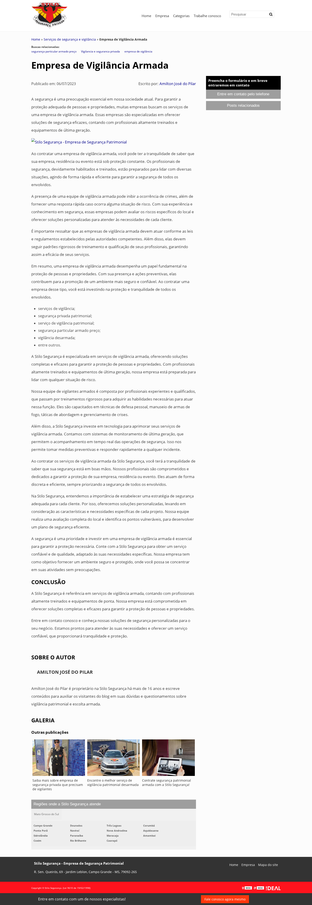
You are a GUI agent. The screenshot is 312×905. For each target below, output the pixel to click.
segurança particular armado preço (54, 51)
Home (146, 15)
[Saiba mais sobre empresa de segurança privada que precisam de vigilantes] (58, 758)
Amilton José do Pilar (177, 83)
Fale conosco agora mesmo (225, 899)
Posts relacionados (243, 105)
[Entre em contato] (79, 141)
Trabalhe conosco (207, 15)
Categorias (181, 15)
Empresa (162, 15)
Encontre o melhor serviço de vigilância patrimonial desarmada (113, 782)
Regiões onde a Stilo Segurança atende (67, 804)
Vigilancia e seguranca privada (100, 51)
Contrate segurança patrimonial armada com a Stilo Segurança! (166, 782)
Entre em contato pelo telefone (243, 94)
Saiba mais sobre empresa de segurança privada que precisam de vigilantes (57, 784)
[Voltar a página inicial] (49, 15)
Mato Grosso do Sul (46, 814)
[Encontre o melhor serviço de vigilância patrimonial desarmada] (113, 758)
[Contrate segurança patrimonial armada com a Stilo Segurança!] (168, 758)
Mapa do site (268, 865)
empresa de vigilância (138, 51)
